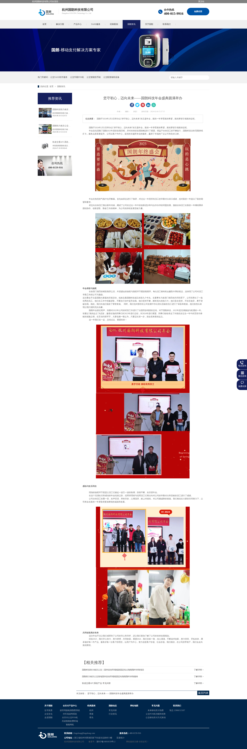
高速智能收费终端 (70, 721)
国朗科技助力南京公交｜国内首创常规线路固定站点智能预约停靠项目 (113, 670)
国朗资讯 (132, 24)
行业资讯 (113, 714)
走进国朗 (48, 717)
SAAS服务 (95, 24)
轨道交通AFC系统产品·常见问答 (96, 683)
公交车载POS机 (77, 77)
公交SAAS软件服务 (58, 77)
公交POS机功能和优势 (156, 714)
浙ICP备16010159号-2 (105, 742)
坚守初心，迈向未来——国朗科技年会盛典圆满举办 (110, 693)
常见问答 (113, 710)
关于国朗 (149, 24)
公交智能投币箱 (94, 77)
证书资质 (48, 710)
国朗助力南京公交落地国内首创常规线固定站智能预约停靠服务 (110, 676)
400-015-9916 (173, 13)
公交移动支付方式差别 (156, 717)
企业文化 (48, 714)
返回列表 (203, 692)
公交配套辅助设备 (111, 77)
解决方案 (60, 24)
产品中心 (78, 24)
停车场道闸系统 (70, 714)
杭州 (91, 710)
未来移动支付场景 (156, 710)
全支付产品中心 (70, 706)
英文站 (201, 1)
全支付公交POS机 (70, 717)
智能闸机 (70, 725)
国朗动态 (113, 706)
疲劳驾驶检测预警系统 (70, 710)
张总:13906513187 (177, 710)
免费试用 (198, 11)
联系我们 (167, 24)
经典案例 (114, 24)
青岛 (91, 717)
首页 (44, 24)
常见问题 (156, 706)
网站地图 (134, 706)
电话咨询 (242, 366)
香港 (91, 714)
